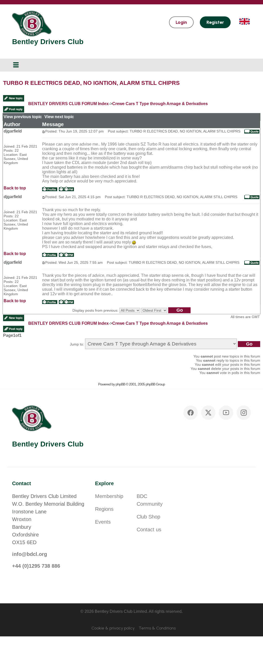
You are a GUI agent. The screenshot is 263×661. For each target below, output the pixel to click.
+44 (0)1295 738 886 (36, 566)
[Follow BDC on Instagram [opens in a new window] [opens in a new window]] (244, 412)
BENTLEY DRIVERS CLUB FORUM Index (68, 103)
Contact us (149, 529)
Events (103, 522)
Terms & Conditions (157, 628)
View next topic (59, 117)
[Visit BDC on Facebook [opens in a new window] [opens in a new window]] (190, 412)
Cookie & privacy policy (113, 628)
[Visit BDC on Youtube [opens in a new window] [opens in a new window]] (226, 412)
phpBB (120, 384)
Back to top (15, 188)
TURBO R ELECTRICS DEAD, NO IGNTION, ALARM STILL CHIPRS (91, 83)
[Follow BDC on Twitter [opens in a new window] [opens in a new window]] (208, 412)
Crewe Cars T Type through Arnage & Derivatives (160, 103)
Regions (104, 509)
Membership (109, 496)
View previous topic (23, 117)
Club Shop (148, 517)
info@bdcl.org (29, 554)
